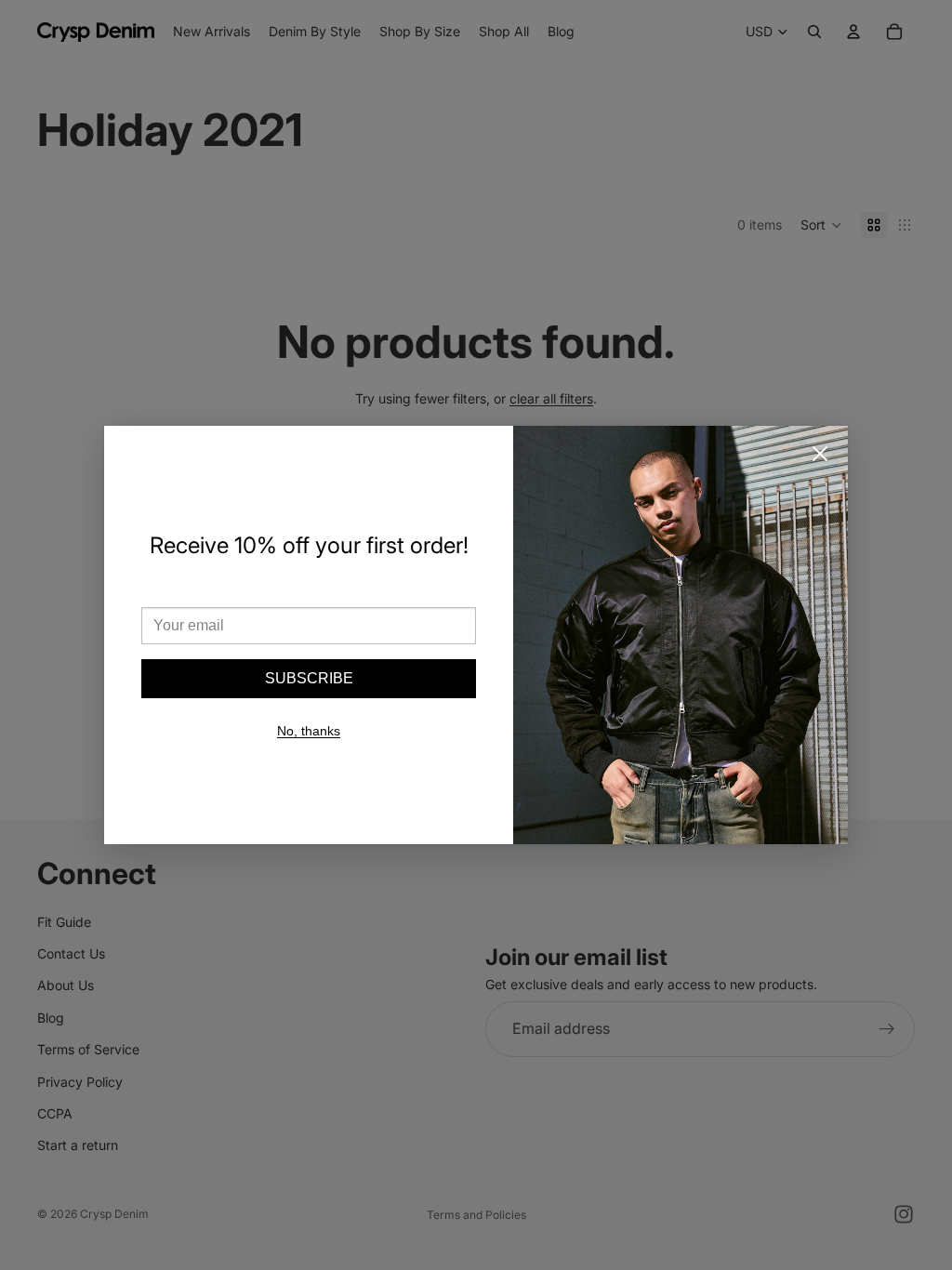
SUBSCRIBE (309, 678)
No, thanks (308, 730)
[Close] (820, 453)
